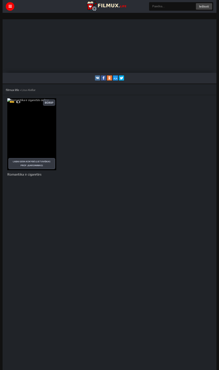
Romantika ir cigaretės (24, 174)
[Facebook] (103, 78)
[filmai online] (106, 6)
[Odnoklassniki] (109, 78)
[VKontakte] (97, 78)
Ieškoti (204, 6)
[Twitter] (121, 78)
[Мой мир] (115, 78)
